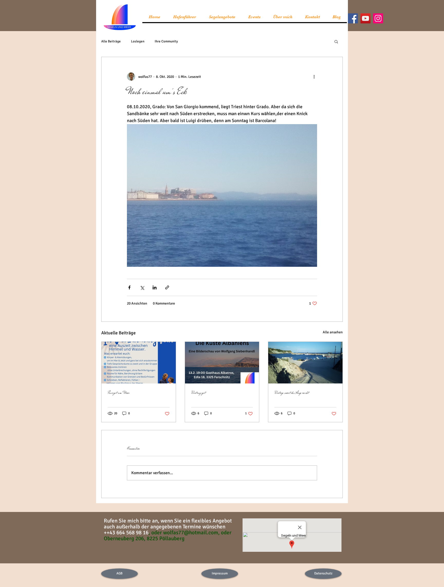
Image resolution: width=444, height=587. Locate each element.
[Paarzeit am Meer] (138, 362)
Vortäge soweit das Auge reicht (291, 393)
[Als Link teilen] (167, 287)
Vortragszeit (198, 393)
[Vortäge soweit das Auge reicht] (305, 362)
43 (115, 532)
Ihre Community (166, 41)
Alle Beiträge (111, 41)
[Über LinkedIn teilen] (154, 287)
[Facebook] (353, 18)
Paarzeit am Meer (119, 393)
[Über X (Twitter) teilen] (142, 287)
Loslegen (137, 41)
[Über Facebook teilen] (129, 287)
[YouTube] (365, 18)
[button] (336, 41)
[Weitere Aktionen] (314, 77)
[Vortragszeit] (222, 362)
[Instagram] (378, 18)
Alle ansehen (333, 332)
